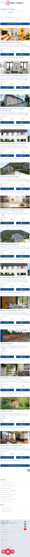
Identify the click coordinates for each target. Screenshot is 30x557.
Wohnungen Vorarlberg (6, 488)
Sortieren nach (19, 20)
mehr (28, 46)
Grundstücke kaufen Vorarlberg (8, 498)
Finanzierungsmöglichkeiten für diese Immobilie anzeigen (12, 57)
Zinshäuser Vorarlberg (6, 500)
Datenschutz (4, 544)
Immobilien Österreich (12, 11)
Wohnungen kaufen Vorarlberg (8, 490)
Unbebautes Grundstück (6, 343)
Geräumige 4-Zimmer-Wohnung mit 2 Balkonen (12, 210)
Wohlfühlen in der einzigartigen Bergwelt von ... (12, 310)
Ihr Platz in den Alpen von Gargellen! (9, 176)
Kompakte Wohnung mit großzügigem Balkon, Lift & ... (14, 75)
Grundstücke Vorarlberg (6, 496)
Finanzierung (4, 534)
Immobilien (21, 11)
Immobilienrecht (4, 529)
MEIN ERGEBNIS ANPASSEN (15, 23)
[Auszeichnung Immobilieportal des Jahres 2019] (11, 551)
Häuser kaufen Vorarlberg (7, 494)
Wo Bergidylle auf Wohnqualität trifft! (9, 244)
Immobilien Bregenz (6, 509)
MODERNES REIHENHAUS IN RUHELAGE (10, 42)
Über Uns (3, 524)
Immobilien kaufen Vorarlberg (8, 484)
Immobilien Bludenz (6, 507)
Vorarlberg (10, 12)
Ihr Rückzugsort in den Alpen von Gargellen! (11, 445)
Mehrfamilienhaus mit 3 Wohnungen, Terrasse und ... (14, 143)
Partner (2, 536)
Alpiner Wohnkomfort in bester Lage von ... (11, 378)
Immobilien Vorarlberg (6, 482)
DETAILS (7, 54)
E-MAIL (23, 54)
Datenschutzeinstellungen (7, 546)
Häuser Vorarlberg (5, 492)
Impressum (3, 541)
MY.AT (5, 521)
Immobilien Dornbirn (6, 511)
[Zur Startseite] (15, 4)
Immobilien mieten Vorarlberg (8, 486)
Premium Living (4, 539)
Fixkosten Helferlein (5, 531)
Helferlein (3, 526)
